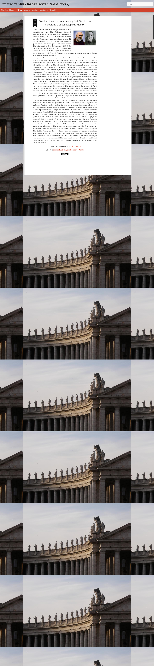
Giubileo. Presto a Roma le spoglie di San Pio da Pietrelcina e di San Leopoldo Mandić (65, 22)
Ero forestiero (72, 150)
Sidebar (35, 10)
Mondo (81, 150)
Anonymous (76, 146)
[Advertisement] (110, 57)
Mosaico (27, 10)
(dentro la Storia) (59, 150)
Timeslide (53, 10)
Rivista (19, 10)
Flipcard (12, 10)
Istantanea (43, 10)
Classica (4, 10)
